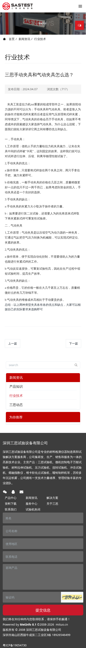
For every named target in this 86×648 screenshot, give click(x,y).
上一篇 (12, 343)
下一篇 (73, 343)
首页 (11, 39)
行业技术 (40, 39)
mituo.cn (62, 624)
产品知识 (16, 386)
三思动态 (16, 404)
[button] (72, 597)
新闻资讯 (24, 39)
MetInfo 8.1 (28, 624)
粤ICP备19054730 (15, 645)
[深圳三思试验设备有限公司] (17, 6)
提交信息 (43, 610)
